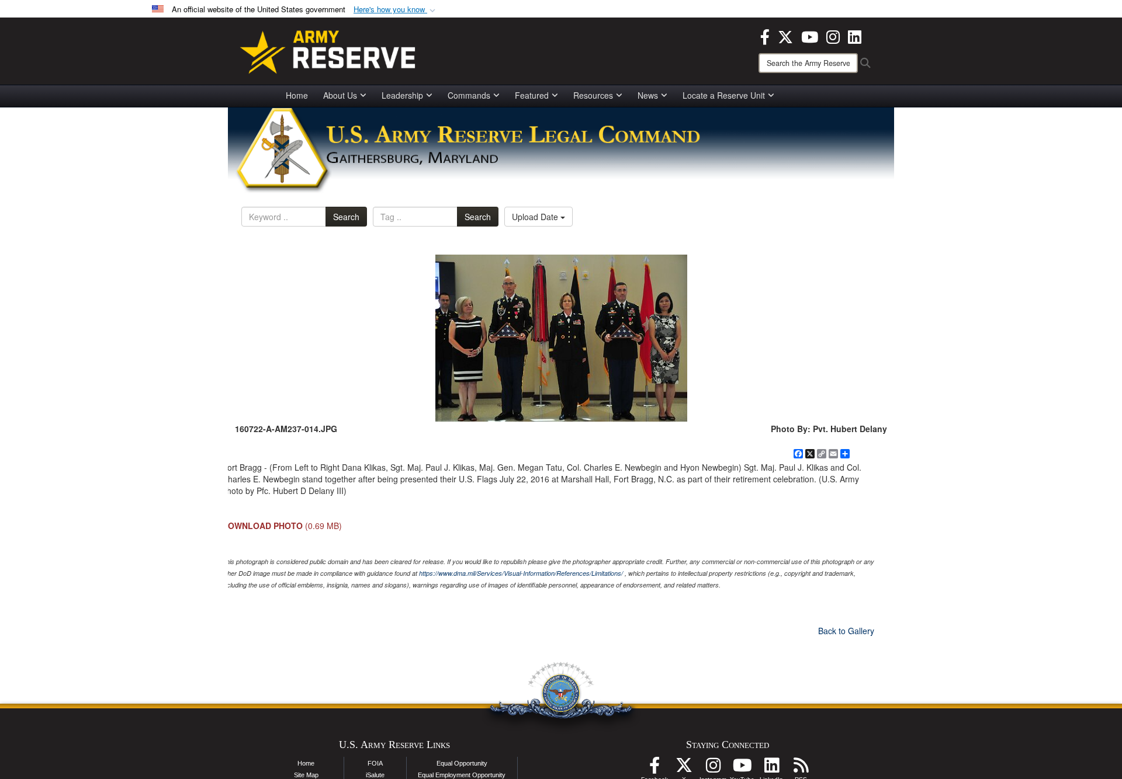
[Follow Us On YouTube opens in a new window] (742, 768)
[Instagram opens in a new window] (833, 35)
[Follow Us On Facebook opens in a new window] (654, 768)
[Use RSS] (800, 768)
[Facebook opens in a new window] (765, 35)
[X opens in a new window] (785, 35)
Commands (469, 95)
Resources (593, 95)
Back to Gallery (846, 631)
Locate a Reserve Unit (724, 95)
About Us (340, 95)
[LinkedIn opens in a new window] (854, 35)
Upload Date (536, 216)
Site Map (306, 774)
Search (346, 216)
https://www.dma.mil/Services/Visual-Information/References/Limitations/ (521, 573)
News (648, 95)
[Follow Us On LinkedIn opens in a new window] (771, 768)
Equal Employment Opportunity (461, 774)
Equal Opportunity (462, 763)
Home (297, 95)
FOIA (375, 763)
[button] (396, 10)
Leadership (402, 95)
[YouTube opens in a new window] (809, 35)
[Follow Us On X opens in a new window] (683, 768)
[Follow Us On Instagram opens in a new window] (713, 768)
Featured (532, 95)
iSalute (375, 774)
